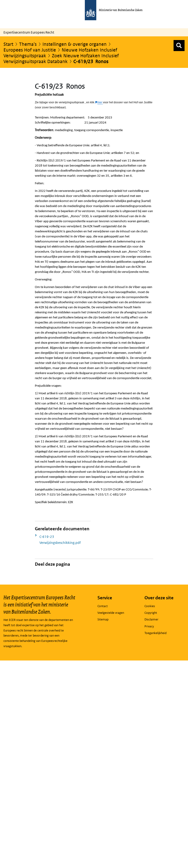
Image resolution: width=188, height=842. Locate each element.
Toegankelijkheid (155, 633)
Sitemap (102, 619)
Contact (102, 606)
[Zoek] (179, 45)
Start (8, 44)
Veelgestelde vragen (110, 613)
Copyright (150, 613)
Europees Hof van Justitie (29, 50)
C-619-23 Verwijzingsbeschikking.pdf (60, 539)
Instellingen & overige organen (74, 44)
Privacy (149, 626)
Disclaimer (151, 619)
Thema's (28, 44)
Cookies (149, 606)
